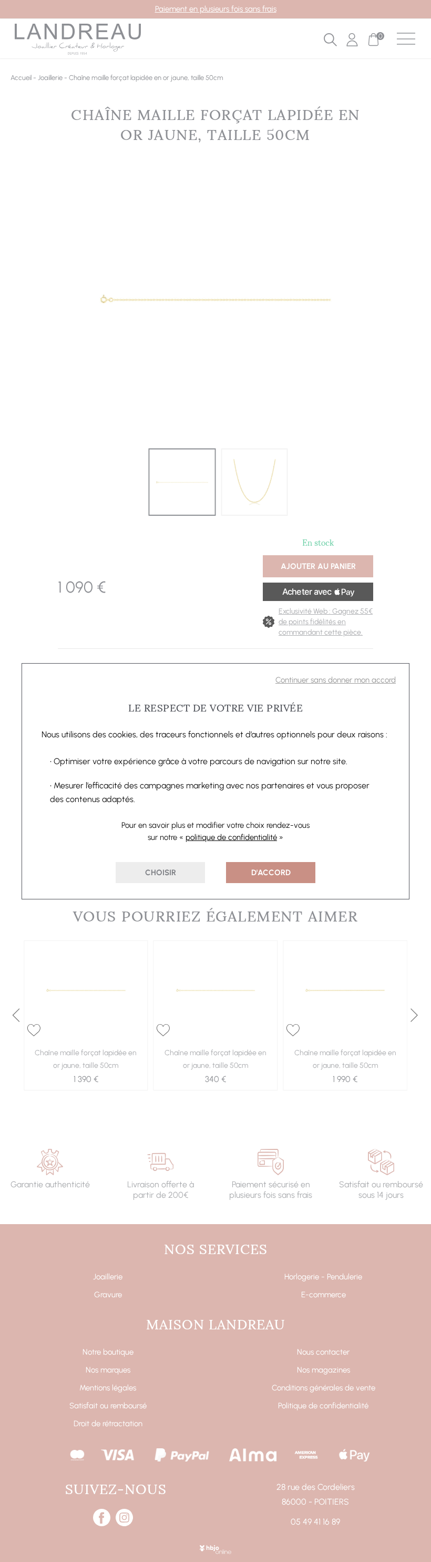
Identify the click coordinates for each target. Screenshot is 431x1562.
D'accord (271, 872)
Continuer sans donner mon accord (335, 680)
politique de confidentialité (231, 837)
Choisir (160, 872)
